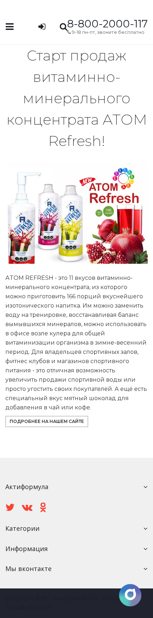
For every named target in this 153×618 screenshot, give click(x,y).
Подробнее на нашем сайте (47, 421)
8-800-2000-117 (107, 23)
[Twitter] (10, 507)
